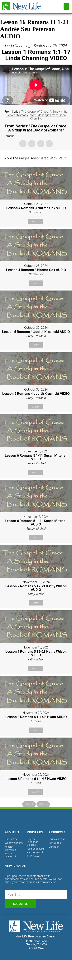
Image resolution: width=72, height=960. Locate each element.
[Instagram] (36, 819)
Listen (36, 283)
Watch (35, 221)
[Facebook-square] (23, 819)
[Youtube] (49, 819)
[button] (66, 6)
